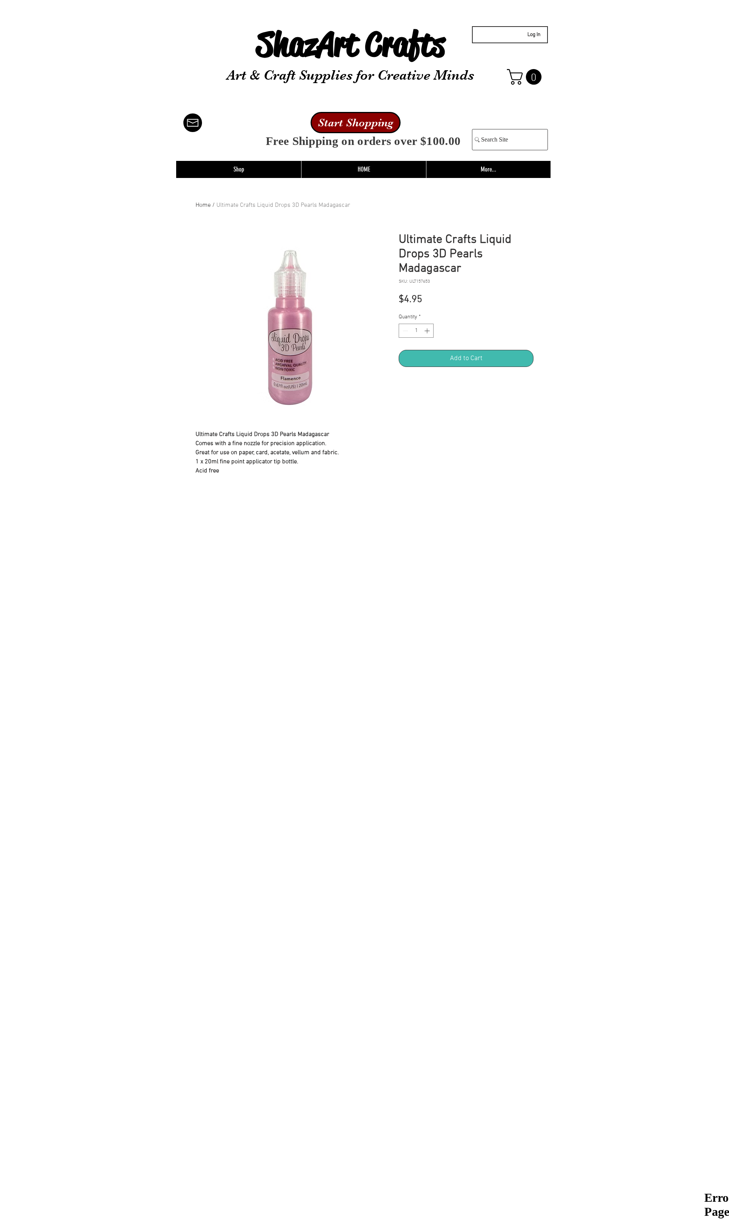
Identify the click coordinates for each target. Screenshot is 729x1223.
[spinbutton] (416, 330)
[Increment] (427, 330)
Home (203, 205)
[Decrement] (404, 330)
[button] (526, 77)
